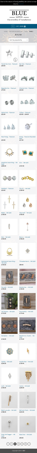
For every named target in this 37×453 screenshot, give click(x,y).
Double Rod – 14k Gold (26, 361)
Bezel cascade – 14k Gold (8, 410)
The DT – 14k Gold (24, 188)
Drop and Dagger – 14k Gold (8, 435)
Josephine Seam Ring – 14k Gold (9, 163)
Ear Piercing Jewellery (16, 31)
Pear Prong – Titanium (8, 137)
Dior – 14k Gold (5, 237)
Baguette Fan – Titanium (8, 88)
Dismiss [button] (21, 4)
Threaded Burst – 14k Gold (27, 261)
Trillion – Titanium (24, 112)
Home (5, 31)
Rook (26, 31)
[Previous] (8, 443)
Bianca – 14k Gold (24, 237)
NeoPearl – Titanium (7, 188)
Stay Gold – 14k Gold (25, 213)
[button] (12, 26)
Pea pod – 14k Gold (7, 287)
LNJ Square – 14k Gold (8, 311)
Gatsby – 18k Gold (6, 361)
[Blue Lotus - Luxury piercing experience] (18, 15)
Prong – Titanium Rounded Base (27, 137)
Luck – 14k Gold (6, 386)
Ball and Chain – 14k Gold (27, 410)
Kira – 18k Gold (23, 162)
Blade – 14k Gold (6, 213)
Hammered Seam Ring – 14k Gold (8, 262)
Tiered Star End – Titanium (9, 64)
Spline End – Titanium (8, 112)
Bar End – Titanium (25, 64)
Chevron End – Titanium (26, 88)
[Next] (29, 443)
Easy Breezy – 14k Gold (26, 311)
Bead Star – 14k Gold (25, 434)
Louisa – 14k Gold (24, 386)
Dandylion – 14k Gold (7, 336)
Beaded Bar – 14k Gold (26, 287)
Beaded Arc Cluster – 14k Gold (26, 336)
